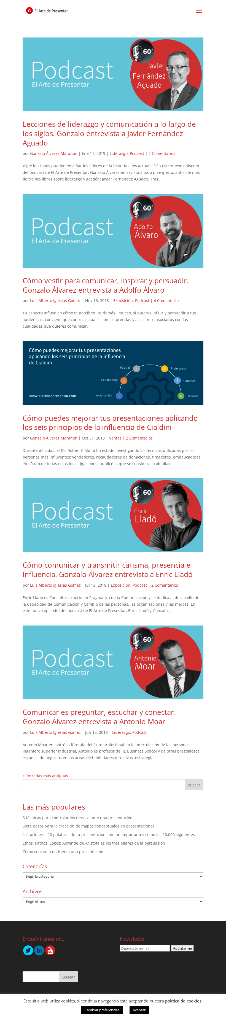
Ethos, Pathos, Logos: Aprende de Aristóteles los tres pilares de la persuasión (94, 843)
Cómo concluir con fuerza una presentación (63, 851)
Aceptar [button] (139, 1009)
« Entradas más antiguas (45, 775)
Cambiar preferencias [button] (102, 1009)
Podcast (137, 153)
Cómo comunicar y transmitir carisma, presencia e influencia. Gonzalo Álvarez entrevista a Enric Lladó (108, 569)
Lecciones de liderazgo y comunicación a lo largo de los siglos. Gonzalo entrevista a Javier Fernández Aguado (109, 133)
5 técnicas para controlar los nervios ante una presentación (78, 817)
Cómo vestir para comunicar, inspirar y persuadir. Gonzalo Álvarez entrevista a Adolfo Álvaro (106, 285)
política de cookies (183, 1001)
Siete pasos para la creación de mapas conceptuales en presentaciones (89, 826)
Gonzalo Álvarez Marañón (53, 153)
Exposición (123, 300)
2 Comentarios (162, 153)
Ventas (115, 438)
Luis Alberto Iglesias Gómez (55, 300)
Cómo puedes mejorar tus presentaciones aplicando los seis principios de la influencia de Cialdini (110, 422)
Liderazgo (119, 153)
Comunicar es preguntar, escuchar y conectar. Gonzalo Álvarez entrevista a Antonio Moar (99, 716)
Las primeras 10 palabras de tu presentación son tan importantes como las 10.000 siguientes (109, 834)
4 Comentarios (167, 300)
